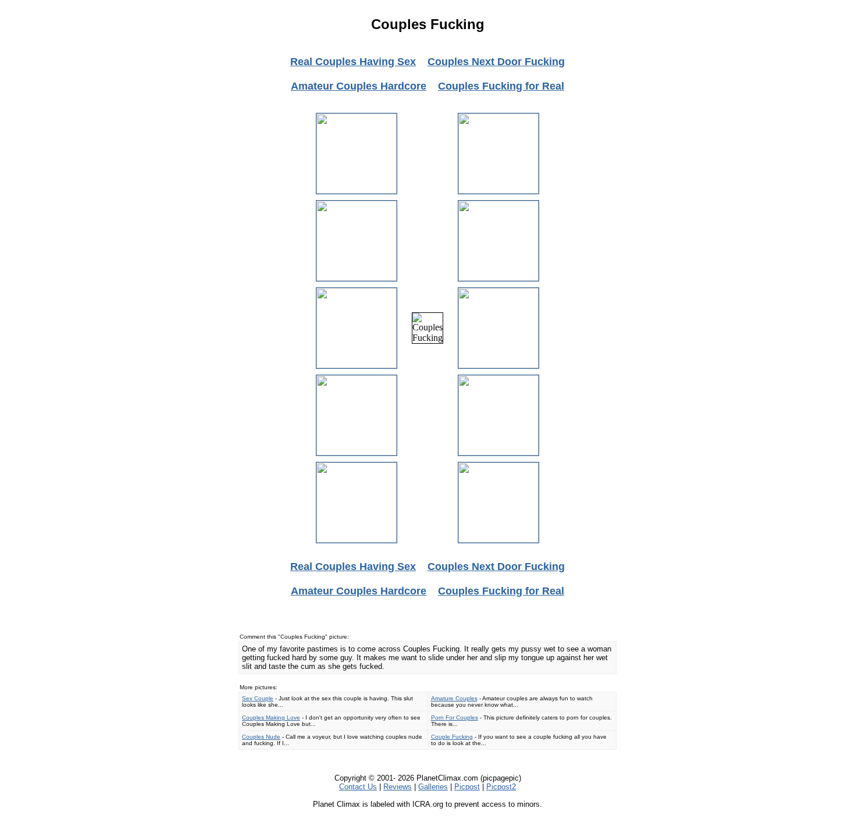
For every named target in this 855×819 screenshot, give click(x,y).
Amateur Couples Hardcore (358, 86)
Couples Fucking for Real (501, 86)
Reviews (397, 786)
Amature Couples (454, 698)
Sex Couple (257, 698)
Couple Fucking (452, 736)
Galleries (433, 786)
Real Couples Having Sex (353, 61)
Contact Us (358, 786)
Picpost (467, 786)
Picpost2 (501, 786)
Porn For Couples (454, 717)
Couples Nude (261, 736)
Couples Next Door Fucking (496, 61)
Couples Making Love (271, 717)
